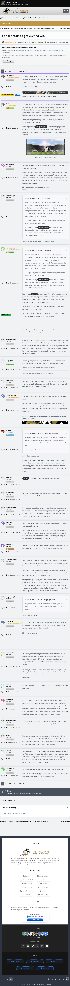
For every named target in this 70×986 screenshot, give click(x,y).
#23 (17, 742)
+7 (46, 933)
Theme (21, 984)
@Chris (34, 294)
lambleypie (10, 492)
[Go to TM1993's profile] (3, 751)
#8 (17, 387)
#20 (17, 692)
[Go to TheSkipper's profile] (3, 361)
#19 (17, 666)
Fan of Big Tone (11, 75)
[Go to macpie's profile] (3, 685)
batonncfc (9, 699)
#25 (17, 775)
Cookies (48, 984)
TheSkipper (10, 360)
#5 (17, 283)
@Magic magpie (41, 127)
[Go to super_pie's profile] (3, 478)
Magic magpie (11, 195)
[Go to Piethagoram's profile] (3, 249)
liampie (8, 430)
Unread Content (27, 880)
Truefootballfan (11, 559)
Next (9, 71)
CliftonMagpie (11, 395)
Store (44, 880)
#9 (17, 410)
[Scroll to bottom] (67, 978)
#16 (17, 575)
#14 (17, 532)
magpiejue (9, 544)
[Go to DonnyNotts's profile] (3, 165)
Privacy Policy (31, 984)
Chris (7, 104)
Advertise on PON (27, 891)
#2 (17, 128)
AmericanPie (10, 653)
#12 (17, 499)
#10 (17, 450)
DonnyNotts (10, 164)
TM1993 (8, 750)
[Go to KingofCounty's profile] (3, 769)
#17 (17, 608)
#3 (17, 178)
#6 (17, 348)
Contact (27, 895)
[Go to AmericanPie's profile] (3, 653)
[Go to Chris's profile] (3, 104)
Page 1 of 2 (22, 71)
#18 (17, 635)
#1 (17, 87)
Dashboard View (43, 876)
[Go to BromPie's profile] (3, 523)
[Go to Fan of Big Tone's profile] (3, 42)
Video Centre (44, 895)
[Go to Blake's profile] (3, 736)
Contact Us (40, 984)
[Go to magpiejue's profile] (3, 545)
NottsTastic (10, 380)
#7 (17, 369)
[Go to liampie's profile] (3, 431)
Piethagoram (10, 248)
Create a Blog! (43, 887)
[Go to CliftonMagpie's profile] (3, 396)
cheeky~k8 (9, 621)
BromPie (9, 522)
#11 (17, 484)
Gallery (43, 891)
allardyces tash (11, 507)
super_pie (9, 477)
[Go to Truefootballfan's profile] (3, 560)
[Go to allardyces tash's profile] (3, 508)
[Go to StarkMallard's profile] (43, 934)
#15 (17, 552)
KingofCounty (10, 768)
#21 (17, 709)
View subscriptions (8, 61)
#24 (17, 759)
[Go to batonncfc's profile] (3, 700)
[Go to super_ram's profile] (30, 934)
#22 (17, 727)
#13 (17, 514)
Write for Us (28, 887)
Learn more (3, 3)
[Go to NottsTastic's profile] (3, 381)
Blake (8, 735)
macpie (8, 685)
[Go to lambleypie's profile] (3, 493)
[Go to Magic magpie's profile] (3, 196)
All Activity (27, 876)
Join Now (16, 961)
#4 (17, 217)
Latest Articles (27, 883)
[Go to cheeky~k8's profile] (3, 622)
